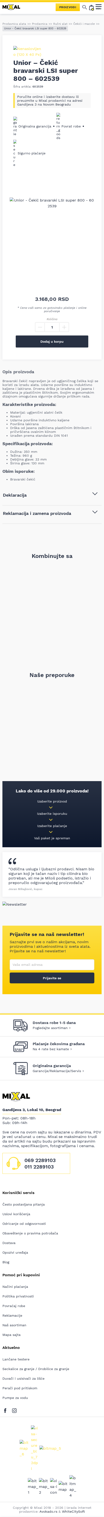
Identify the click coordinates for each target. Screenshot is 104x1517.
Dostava (8, 1243)
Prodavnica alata (14, 23)
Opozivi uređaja (15, 1252)
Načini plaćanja (15, 1287)
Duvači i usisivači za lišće (23, 1378)
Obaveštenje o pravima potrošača (30, 1233)
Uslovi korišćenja (16, 1214)
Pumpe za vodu (15, 1398)
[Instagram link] (14, 1409)
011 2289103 (39, 1167)
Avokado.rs (48, 1511)
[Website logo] (13, 7)
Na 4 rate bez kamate (51, 1049)
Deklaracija (15, 495)
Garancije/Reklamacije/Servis (57, 1071)
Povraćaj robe (13, 1306)
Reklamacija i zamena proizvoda (37, 513)
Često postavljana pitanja (23, 1204)
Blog (5, 1262)
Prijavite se (52, 978)
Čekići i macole (84, 23)
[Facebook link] (6, 1409)
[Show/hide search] (84, 7)
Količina (52, 319)
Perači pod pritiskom (19, 1388)
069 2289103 (40, 1160)
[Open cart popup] (91, 7)
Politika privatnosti (18, 1296)
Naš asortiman (14, 1325)
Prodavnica (39, 23)
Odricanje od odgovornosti (24, 1224)
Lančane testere (16, 1359)
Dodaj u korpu (52, 341)
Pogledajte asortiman (50, 1028)
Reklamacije (12, 1315)
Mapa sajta (11, 1335)
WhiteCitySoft (73, 1511)
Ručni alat (60, 23)
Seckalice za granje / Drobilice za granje (35, 1369)
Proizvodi (67, 7)
